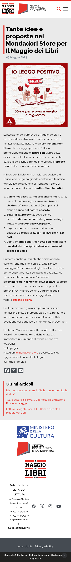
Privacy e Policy (44, 546)
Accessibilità (24, 546)
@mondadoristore (27, 352)
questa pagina (22, 299)
